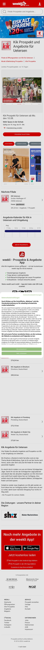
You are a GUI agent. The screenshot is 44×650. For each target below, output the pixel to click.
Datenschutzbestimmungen (32, 295)
